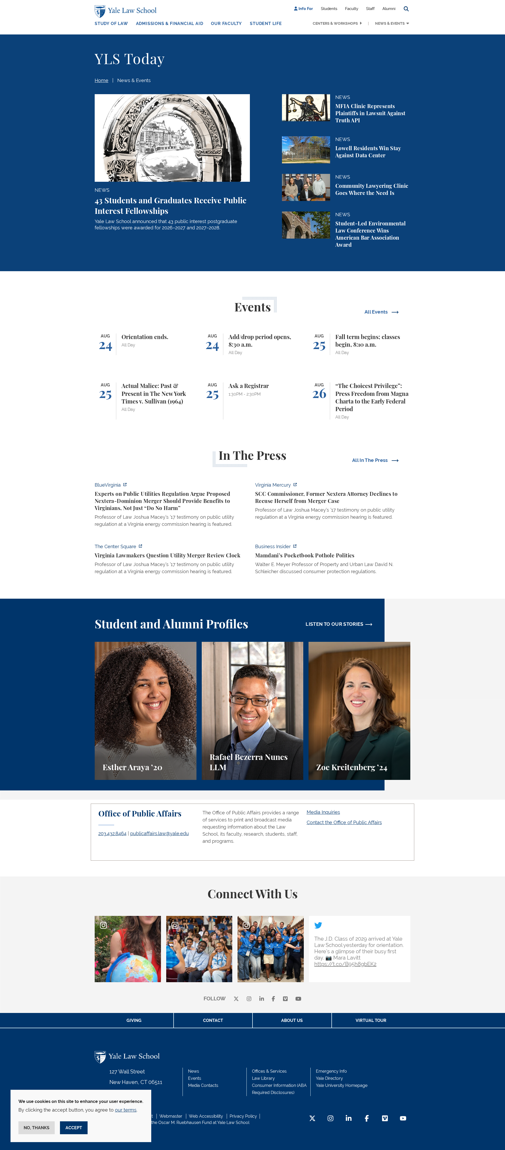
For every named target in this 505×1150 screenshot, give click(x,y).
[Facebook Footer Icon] (366, 1119)
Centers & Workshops (335, 23)
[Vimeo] (285, 998)
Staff (370, 8)
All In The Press (370, 460)
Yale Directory (329, 1078)
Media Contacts (203, 1085)
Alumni (388, 8)
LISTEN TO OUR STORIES (334, 624)
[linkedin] (261, 998)
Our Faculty (226, 23)
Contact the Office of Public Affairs (344, 822)
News (193, 1071)
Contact (213, 1020)
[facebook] (273, 998)
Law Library (263, 1078)
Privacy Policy (243, 1116)
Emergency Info (331, 1071)
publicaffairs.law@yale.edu (159, 833)
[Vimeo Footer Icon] (385, 1119)
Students (329, 8)
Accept (73, 1127)
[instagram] (249, 998)
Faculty (351, 8)
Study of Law (111, 23)
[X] (236, 998)
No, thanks (36, 1127)
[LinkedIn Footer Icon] (348, 1119)
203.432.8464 (112, 833)
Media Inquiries (323, 812)
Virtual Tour (371, 1020)
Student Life (266, 23)
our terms (126, 1110)
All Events (377, 312)
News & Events (390, 23)
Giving (134, 1020)
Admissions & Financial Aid (169, 23)
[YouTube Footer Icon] (403, 1119)
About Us (292, 1020)
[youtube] (298, 998)
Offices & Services (269, 1071)
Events (194, 1078)
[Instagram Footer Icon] (330, 1119)
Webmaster (170, 1116)
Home (101, 80)
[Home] (127, 11)
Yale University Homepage (341, 1085)
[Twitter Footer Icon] (312, 1119)
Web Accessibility (206, 1116)
